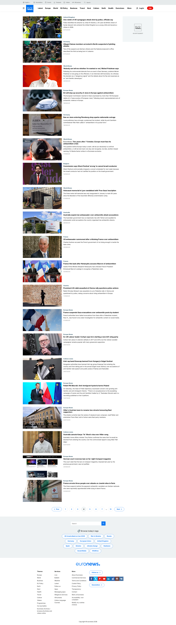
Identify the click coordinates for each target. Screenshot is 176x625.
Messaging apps (59, 592)
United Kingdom (69, 17)
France (65, 237)
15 (110, 509)
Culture (96, 8)
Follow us (57, 586)
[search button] (84, 2)
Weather (57, 580)
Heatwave (106, 546)
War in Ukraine (96, 536)
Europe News (68, 90)
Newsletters (96, 585)
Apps (56, 589)
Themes (39, 571)
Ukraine (78, 546)
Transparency (76, 589)
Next (89, 8)
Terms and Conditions (79, 580)
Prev (57, 509)
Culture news (68, 358)
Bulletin (56, 578)
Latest (40, 8)
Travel (82, 8)
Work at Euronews (78, 595)
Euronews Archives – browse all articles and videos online (44, 611)
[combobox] (95, 2)
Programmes (41, 603)
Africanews (58, 597)
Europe (48, 8)
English (27, 2)
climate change (92, 546)
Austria (66, 285)
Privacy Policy (76, 586)
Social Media (81, 551)
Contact (74, 592)
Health (110, 8)
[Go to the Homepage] (29, 8)
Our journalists (42, 606)
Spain (68, 546)
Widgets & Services (60, 595)
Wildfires (95, 551)
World (55, 8)
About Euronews (77, 575)
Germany (66, 41)
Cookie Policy (76, 583)
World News (67, 66)
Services (57, 571)
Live (150, 8)
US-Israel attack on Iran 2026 (74, 536)
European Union (85, 541)
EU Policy (64, 8)
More (73, 571)
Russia (109, 536)
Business (73, 8)
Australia (66, 212)
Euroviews (120, 8)
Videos (39, 600)
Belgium (66, 163)
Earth (104, 8)
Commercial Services (79, 578)
